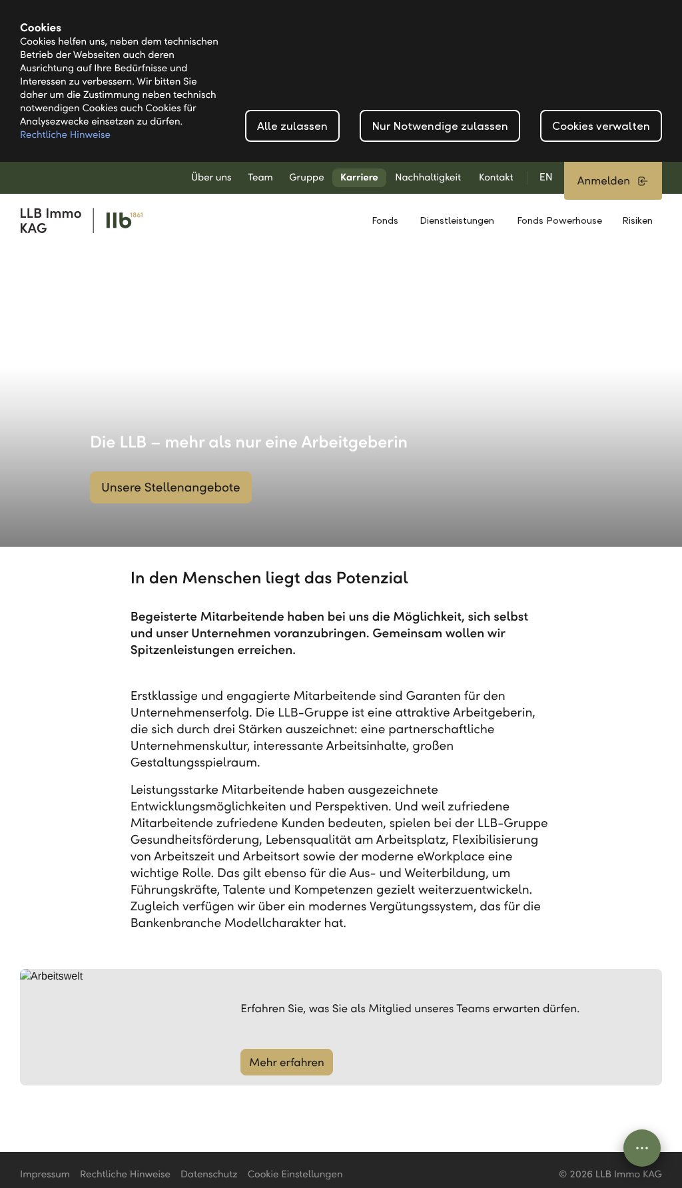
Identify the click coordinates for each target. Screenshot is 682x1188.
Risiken (637, 220)
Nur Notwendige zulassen (440, 126)
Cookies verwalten (601, 126)
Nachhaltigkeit (428, 178)
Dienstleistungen (457, 220)
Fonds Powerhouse (559, 220)
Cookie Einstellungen (295, 1175)
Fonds (385, 220)
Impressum (45, 1175)
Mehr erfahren (286, 1062)
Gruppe (306, 178)
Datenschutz (209, 1175)
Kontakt (496, 178)
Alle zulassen (292, 126)
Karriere (359, 178)
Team (260, 178)
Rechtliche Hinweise (65, 135)
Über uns (211, 178)
